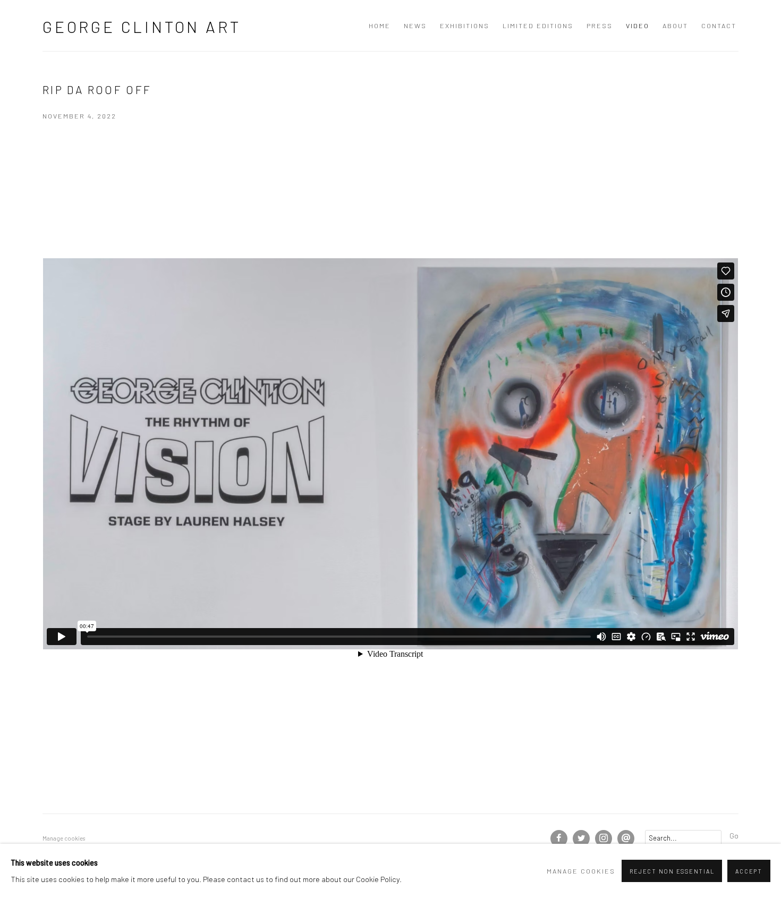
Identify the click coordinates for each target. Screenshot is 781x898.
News (415, 25)
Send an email (625, 838)
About (675, 25)
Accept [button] (748, 871)
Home (379, 25)
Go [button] (733, 835)
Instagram (603, 838)
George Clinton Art (142, 26)
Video (637, 25)
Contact (718, 25)
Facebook (558, 838)
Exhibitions (464, 25)
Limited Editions (538, 25)
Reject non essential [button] (672, 871)
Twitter (581, 838)
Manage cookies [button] (64, 838)
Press (600, 25)
